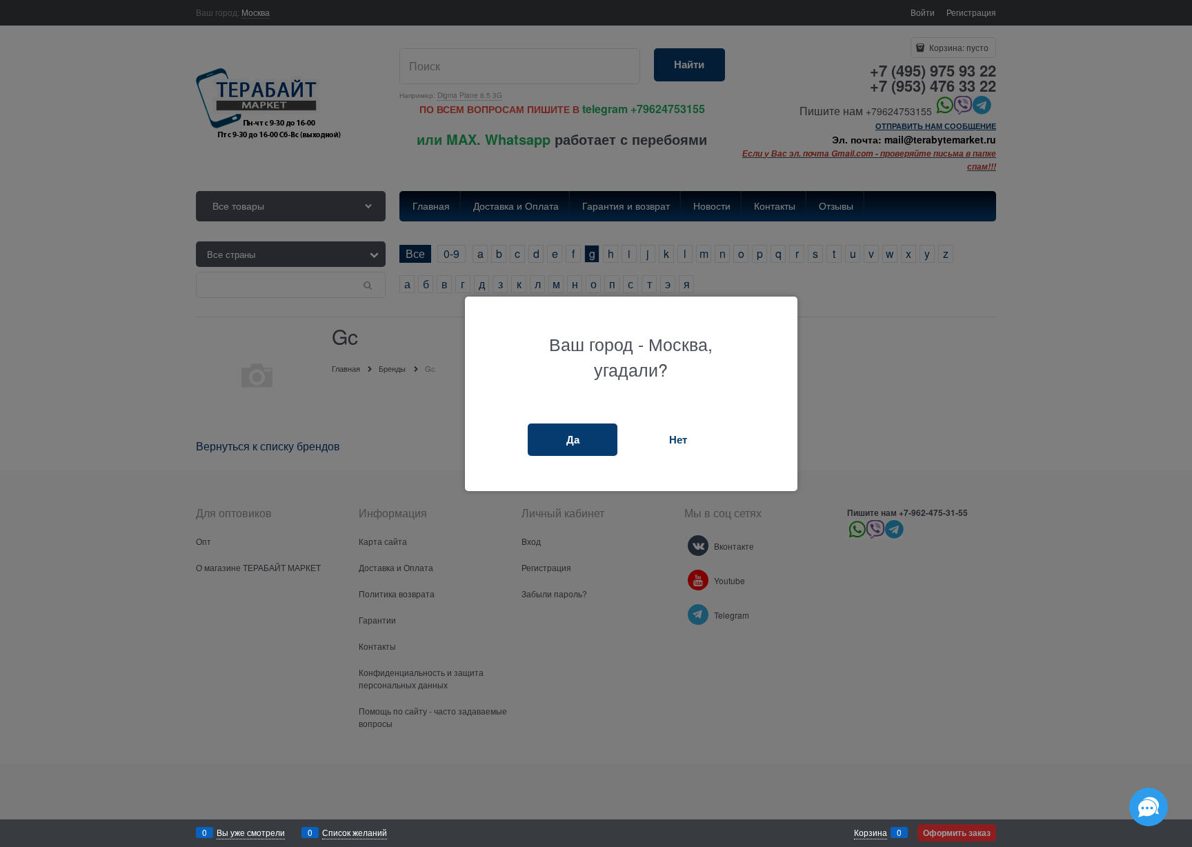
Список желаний (354, 832)
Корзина (870, 832)
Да (572, 439)
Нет (678, 439)
